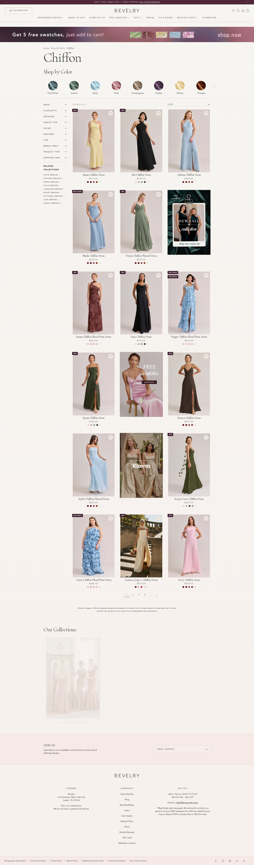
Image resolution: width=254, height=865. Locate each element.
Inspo (127, 810)
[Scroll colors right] (214, 85)
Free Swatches (118, 18)
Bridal (150, 18)
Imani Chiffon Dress (94, 175)
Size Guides (127, 816)
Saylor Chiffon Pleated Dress (93, 499)
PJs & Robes (166, 18)
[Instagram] (223, 861)
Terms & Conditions (39, 861)
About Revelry (127, 794)
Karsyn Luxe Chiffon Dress (189, 499)
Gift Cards (127, 838)
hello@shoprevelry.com (187, 803)
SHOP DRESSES (127, 723)
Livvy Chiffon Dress (189, 580)
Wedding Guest (186, 18)
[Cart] (247, 10)
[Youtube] (237, 861)
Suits (137, 18)
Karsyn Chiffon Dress (188, 418)
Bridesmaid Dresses (50, 18)
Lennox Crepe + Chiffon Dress (141, 580)
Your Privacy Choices (138, 861)
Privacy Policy (56, 861)
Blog (127, 800)
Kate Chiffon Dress (141, 337)
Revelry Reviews (127, 832)
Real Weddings (127, 805)
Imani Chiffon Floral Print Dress (93, 337)
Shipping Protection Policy (93, 861)
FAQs (126, 827)
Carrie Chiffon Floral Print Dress (93, 580)
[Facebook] (216, 861)
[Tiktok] (244, 861)
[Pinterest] (230, 861)
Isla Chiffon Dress (141, 175)
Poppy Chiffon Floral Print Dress (189, 337)
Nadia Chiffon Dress (94, 256)
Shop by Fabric (58, 48)
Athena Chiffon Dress (189, 175)
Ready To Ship (76, 18)
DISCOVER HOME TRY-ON (71, 723)
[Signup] (206, 749)
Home (46, 48)
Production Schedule (116, 861)
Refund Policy (127, 821)
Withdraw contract (127, 843)
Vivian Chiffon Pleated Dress (141, 256)
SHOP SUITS (183, 723)
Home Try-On (97, 18)
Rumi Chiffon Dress (94, 418)
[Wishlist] (233, 10)
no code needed (151, 2)
